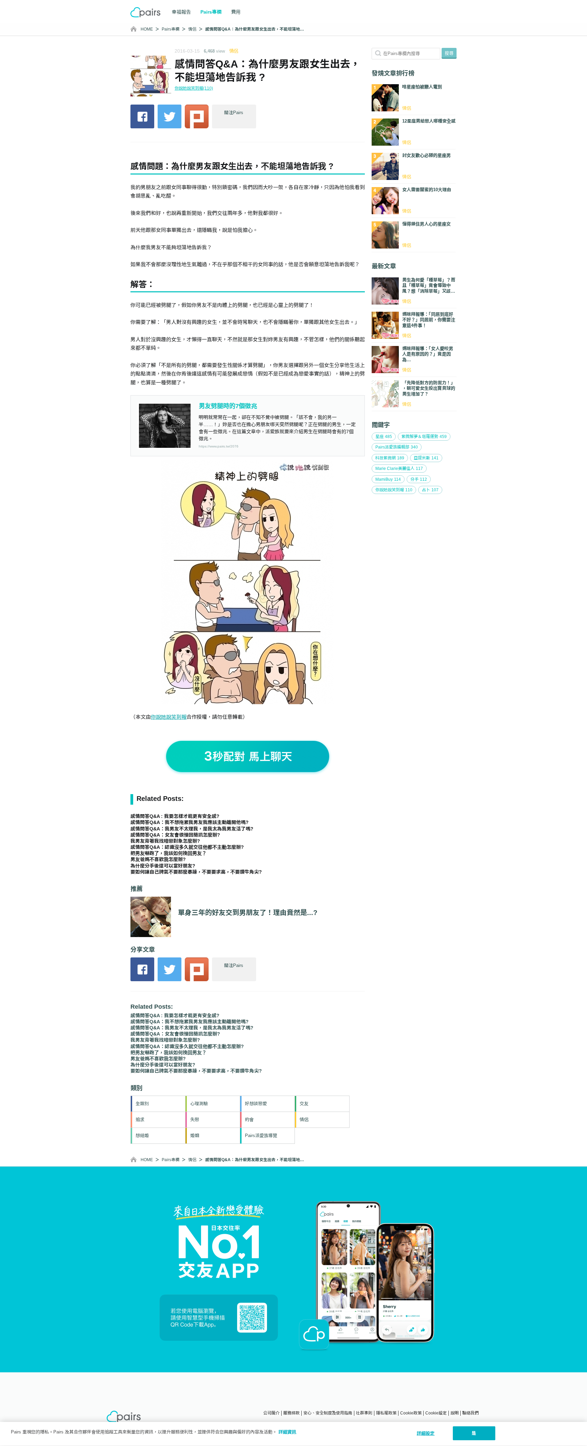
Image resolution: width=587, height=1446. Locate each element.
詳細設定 (426, 1433)
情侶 (192, 29)
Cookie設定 (436, 1413)
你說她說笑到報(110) (194, 88)
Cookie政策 (411, 1413)
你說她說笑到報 (168, 717)
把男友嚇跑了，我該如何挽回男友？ (168, 853)
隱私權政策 (386, 1413)
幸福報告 (181, 12)
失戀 (194, 1119)
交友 (304, 1103)
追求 (140, 1119)
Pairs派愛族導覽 (261, 1135)
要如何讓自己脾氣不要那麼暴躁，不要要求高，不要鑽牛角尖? (196, 872)
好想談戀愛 (256, 1103)
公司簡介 (271, 1413)
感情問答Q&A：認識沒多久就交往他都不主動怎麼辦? (187, 847)
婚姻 (194, 1135)
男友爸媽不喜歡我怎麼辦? (158, 859)
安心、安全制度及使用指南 (327, 1413)
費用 (236, 12)
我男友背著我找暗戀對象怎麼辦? (165, 841)
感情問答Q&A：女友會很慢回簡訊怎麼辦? (175, 835)
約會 (249, 1119)
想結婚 (142, 1135)
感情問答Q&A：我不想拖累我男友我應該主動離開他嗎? (189, 822)
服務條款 (291, 1413)
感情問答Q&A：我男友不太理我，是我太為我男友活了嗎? (191, 828)
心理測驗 (199, 1103)
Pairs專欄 (170, 29)
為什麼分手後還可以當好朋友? (162, 865)
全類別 (142, 1103)
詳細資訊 (287, 1431)
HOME (147, 29)
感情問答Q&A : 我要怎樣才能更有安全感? (174, 816)
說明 (454, 1413)
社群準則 (364, 1413)
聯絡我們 (470, 1413)
